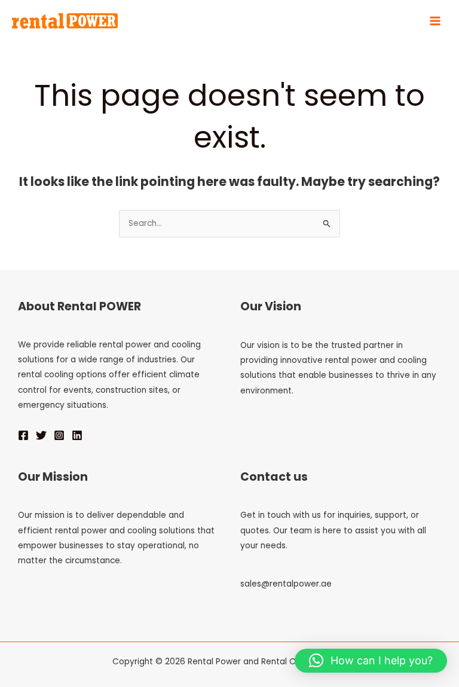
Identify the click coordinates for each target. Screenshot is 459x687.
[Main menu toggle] (435, 21)
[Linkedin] (77, 435)
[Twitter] (41, 435)
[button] (371, 661)
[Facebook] (23, 435)
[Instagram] (59, 435)
